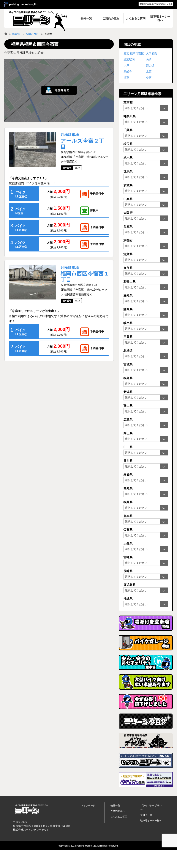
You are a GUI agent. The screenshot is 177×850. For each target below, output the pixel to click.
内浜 (149, 59)
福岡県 (16, 34)
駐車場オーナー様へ (151, 820)
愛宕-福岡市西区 (133, 53)
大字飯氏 (151, 53)
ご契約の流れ (118, 811)
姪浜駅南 (129, 59)
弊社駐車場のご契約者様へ (154, 4)
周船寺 (127, 71)
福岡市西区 (32, 34)
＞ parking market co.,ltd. (21, 4)
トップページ (88, 805)
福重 (126, 77)
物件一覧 (115, 805)
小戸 (126, 65)
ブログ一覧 (146, 815)
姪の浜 (150, 65)
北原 (149, 71)
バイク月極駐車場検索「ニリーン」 (31, 809)
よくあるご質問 (119, 816)
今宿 (149, 77)
